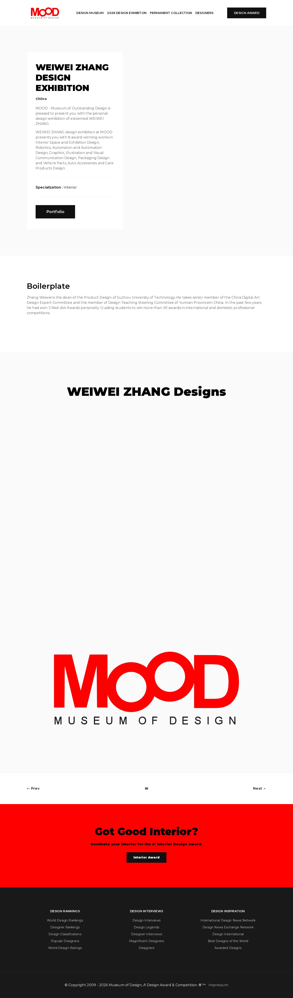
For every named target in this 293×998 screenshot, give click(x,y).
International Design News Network (227, 920)
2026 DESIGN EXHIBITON (126, 13)
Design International (228, 934)
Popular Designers (65, 941)
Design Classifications (65, 934)
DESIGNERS (204, 13)
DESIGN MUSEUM (90, 13)
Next (258, 788)
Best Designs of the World (228, 941)
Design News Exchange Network (227, 927)
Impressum (218, 985)
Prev (34, 788)
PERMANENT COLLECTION (171, 13)
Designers (146, 948)
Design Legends (146, 927)
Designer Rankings (65, 927)
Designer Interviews (146, 934)
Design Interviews (146, 920)
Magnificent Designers (146, 941)
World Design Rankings (65, 920)
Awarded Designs (227, 948)
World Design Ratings (65, 948)
